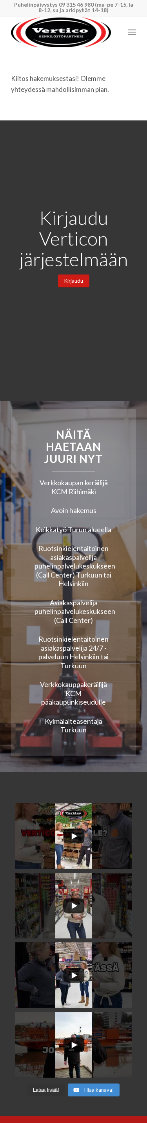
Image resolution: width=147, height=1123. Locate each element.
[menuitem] (132, 32)
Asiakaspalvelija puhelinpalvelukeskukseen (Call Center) (74, 611)
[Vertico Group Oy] (61, 32)
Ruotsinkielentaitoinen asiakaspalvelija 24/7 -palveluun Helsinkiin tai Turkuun (73, 652)
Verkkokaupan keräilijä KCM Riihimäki (74, 487)
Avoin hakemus (73, 510)
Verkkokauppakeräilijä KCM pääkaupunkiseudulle (73, 693)
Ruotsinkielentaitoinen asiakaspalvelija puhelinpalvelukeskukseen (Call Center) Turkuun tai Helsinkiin (74, 566)
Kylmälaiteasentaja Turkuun (73, 725)
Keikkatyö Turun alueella (73, 529)
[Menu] (132, 32)
